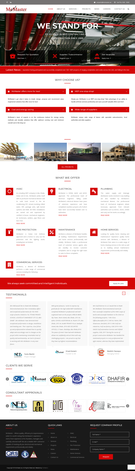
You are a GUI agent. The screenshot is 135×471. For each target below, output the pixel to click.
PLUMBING (107, 189)
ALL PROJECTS (67, 167)
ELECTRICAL (65, 189)
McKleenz (45, 468)
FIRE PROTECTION (26, 229)
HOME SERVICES (109, 229)
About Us (61, 9)
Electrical (73, 437)
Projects (86, 9)
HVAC (19, 189)
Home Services (75, 453)
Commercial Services (77, 457)
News (96, 9)
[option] (21, 379)
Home (50, 9)
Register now (64, 58)
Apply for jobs (118, 283)
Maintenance (74, 449)
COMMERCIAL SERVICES (29, 262)
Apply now (105, 58)
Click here (20, 58)
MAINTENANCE (67, 229)
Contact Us (119, 9)
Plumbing (73, 441)
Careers (107, 9)
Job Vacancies (108, 55)
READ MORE (20, 223)
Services (73, 9)
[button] (7, 379)
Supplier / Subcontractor (71, 55)
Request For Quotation (28, 55)
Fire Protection (75, 445)
